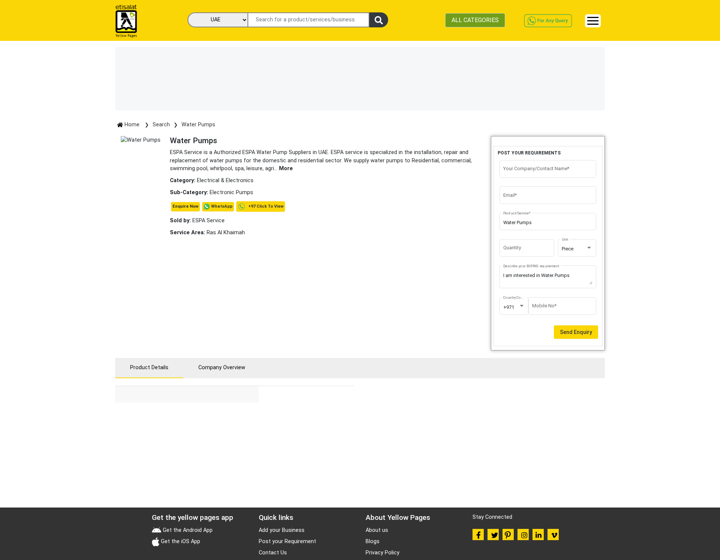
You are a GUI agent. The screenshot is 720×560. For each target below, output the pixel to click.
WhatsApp (221, 206)
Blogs (373, 541)
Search (161, 124)
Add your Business (281, 530)
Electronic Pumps (231, 192)
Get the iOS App (179, 541)
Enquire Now (185, 206)
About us (377, 530)
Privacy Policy (382, 553)
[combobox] (577, 249)
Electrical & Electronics (225, 180)
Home (132, 124)
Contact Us (273, 553)
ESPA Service (197, 220)
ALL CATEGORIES (475, 20)
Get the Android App (187, 530)
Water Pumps (198, 124)
